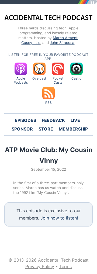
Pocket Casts (58, 80)
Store (46, 129)
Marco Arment (65, 38)
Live (75, 120)
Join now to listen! (59, 218)
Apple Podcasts (21, 80)
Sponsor (22, 129)
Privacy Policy (39, 266)
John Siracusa (62, 42)
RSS (48, 103)
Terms (65, 266)
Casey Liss (30, 42)
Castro (76, 78)
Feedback (53, 120)
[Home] (48, 18)
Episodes (25, 120)
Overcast (39, 78)
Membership (73, 129)
